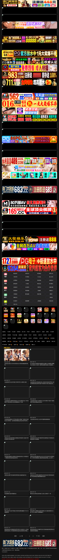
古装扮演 (15, 287)
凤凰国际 (9, 335)
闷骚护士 (51, 290)
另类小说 (15, 304)
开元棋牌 (13, 331)
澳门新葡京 (24, 338)
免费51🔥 (9, 341)
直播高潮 (20, 335)
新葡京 (47, 331)
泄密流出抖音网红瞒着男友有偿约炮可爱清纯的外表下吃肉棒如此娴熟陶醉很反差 (42, 475)
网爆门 (51, 294)
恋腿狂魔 (51, 287)
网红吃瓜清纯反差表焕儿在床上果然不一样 (40, 493)
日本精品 (27, 276)
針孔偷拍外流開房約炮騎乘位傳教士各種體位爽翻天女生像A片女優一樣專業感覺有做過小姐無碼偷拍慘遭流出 (42, 365)
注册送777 (38, 331)
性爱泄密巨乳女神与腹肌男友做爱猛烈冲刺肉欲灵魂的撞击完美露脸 (42, 438)
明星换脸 (27, 290)
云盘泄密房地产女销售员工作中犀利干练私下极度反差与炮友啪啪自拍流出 (42, 401)
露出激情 (27, 294)
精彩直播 (25, 335)
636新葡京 (52, 338)
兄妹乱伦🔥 (21, 344)
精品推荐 (15, 273)
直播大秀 (53, 341)
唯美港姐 (39, 280)
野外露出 (51, 283)
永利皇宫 (41, 338)
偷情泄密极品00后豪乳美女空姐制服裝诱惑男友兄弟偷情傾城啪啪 (42, 530)
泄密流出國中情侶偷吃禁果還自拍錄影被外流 (15, 475)
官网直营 (18, 331)
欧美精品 (39, 273)
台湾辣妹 (15, 280)
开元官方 (20, 341)
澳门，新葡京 (37, 341)
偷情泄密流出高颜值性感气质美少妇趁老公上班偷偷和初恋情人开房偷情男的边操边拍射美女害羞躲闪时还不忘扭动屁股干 (16, 531)
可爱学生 (39, 287)
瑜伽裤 (39, 290)
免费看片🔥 (46, 338)
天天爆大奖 (26, 341)
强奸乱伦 (27, 273)
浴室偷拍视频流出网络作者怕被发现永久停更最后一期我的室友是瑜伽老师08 (16, 457)
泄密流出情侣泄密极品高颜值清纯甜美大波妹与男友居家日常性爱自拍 (16, 438)
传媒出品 (15, 297)
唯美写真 (39, 294)
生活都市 (15, 301)
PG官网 (8, 331)
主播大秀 (40, 335)
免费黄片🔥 (28, 344)
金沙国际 (31, 341)
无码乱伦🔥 (15, 341)
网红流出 (39, 283)
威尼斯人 (4, 331)
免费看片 (43, 341)
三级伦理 (15, 276)
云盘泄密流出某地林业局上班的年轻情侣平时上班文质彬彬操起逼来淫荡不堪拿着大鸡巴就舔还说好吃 (42, 383)
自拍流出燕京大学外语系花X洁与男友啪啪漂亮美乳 (16, 364)
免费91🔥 (10, 344)
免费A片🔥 (16, 344)
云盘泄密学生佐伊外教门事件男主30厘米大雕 (16, 382)
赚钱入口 (33, 344)
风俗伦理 (51, 301)
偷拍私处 (4, 338)
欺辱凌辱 (15, 283)
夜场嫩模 (14, 338)
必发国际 (19, 338)
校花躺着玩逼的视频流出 (11, 493)
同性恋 (51, 297)
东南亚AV (51, 280)
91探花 (27, 283)
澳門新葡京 (35, 338)
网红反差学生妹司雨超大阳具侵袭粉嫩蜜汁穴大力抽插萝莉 (16, 511)
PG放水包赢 (14, 335)
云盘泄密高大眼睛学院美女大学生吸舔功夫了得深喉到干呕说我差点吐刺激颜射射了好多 (16, 401)
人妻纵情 (39, 301)
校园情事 (27, 301)
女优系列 (27, 287)
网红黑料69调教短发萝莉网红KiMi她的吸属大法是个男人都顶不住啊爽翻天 (41, 511)
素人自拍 (51, 276)
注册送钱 (33, 331)
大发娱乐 (30, 338)
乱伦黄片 (50, 335)
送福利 (43, 331)
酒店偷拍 (35, 335)
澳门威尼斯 (4, 344)
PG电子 (28, 331)
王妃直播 (45, 335)
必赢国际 (4, 335)
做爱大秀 (48, 341)
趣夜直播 (9, 338)
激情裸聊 (4, 341)
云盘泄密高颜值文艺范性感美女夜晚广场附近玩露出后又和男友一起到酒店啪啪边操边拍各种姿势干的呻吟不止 (16, 421)
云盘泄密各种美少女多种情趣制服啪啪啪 (40, 419)
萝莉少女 (51, 273)
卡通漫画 (15, 294)
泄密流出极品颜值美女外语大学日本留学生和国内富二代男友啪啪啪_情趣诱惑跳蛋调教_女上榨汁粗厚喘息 (42, 458)
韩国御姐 (27, 280)
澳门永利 (23, 331)
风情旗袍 (15, 290)
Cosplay (39, 276)
